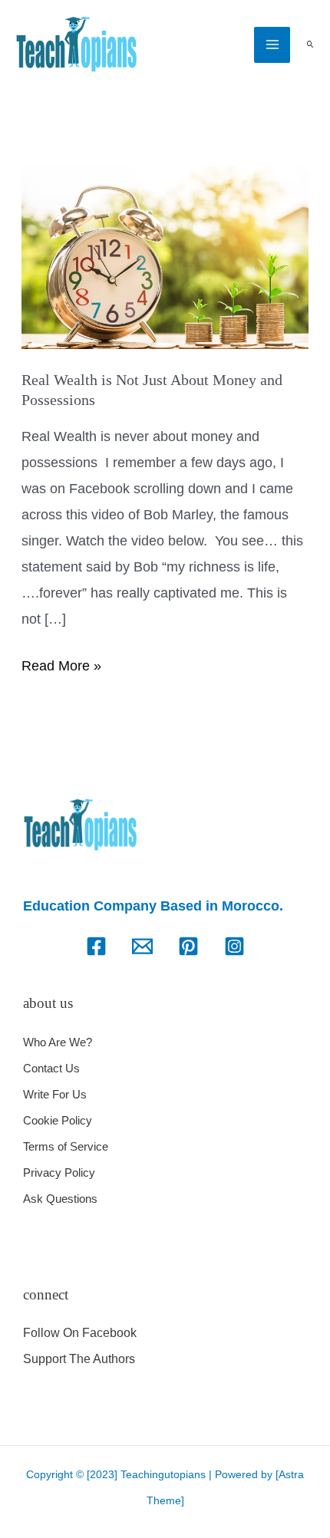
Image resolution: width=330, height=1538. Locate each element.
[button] (310, 44)
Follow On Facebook (80, 1332)
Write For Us (55, 1094)
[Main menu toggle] (272, 45)
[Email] (142, 946)
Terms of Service (65, 1146)
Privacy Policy (59, 1172)
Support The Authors (79, 1358)
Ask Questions (60, 1198)
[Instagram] (234, 946)
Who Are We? (57, 1042)
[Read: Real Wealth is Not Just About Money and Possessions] (165, 256)
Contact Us (51, 1068)
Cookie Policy (57, 1120)
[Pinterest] (188, 946)
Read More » (61, 663)
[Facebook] (96, 946)
